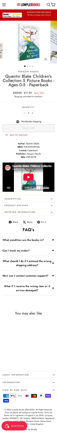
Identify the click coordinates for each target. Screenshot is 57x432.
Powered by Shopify (28, 429)
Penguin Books (28, 71)
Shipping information (20, 212)
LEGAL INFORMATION (16, 374)
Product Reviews (16, 205)
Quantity (28, 107)
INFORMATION (11, 382)
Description (13, 199)
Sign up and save (15, 390)
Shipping (18, 96)
